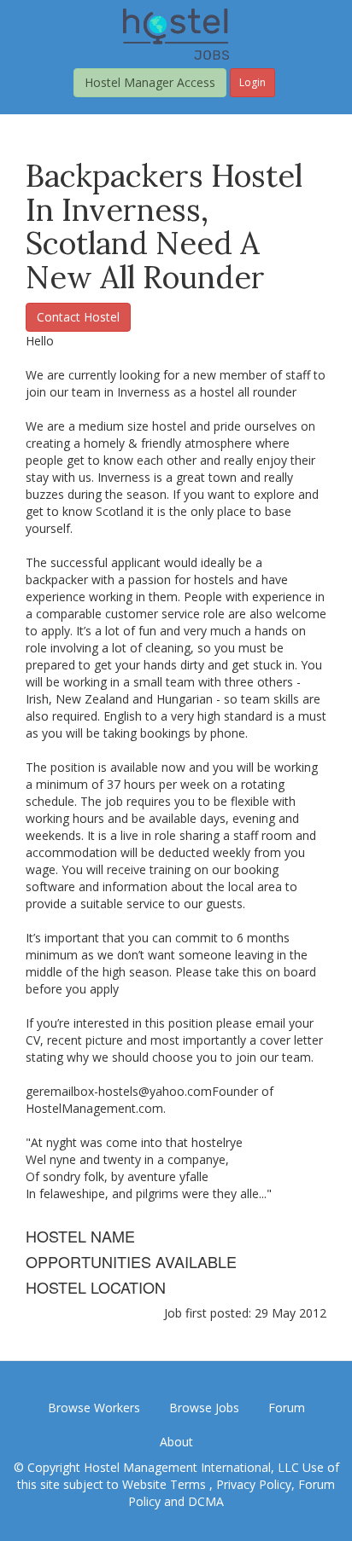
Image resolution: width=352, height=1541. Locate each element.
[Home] (176, 33)
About (176, 1442)
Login (252, 82)
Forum (286, 1407)
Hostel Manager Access (150, 82)
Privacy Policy (253, 1484)
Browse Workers (94, 1407)
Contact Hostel (78, 317)
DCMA (206, 1501)
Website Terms (165, 1484)
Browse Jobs (204, 1407)
